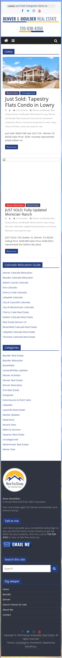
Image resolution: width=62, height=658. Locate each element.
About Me (8, 609)
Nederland (8, 419)
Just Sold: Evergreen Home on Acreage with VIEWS (31, 7)
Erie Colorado (10, 287)
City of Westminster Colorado (18, 307)
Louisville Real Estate (14, 409)
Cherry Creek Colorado (15, 292)
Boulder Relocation (13, 360)
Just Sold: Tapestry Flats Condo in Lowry (29, 101)
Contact (7, 614)
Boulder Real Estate (13, 355)
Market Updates (11, 414)
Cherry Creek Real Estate (16, 312)
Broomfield (8, 365)
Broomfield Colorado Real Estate (20, 327)
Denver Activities (12, 375)
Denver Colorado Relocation (17, 272)
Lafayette (7, 404)
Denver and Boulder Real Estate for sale (29, 114)
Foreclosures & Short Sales (17, 399)
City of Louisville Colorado (16, 302)
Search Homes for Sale (15, 604)
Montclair (9, 226)
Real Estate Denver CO (15, 322)
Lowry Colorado (12, 126)
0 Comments (22, 110)
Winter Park (9, 449)
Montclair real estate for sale (18, 230)
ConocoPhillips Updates (15, 370)
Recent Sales (12, 93)
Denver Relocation (12, 385)
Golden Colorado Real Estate (18, 317)
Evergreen (8, 395)
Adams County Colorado (15, 282)
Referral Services (12, 429)
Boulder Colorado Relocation (18, 277)
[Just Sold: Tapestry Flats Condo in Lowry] (31, 59)
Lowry (53, 122)
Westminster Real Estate (16, 444)
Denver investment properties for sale (32, 122)
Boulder (7, 594)
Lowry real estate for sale (31, 126)
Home (6, 589)
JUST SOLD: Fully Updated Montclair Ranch (26, 211)
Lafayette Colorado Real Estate (19, 331)
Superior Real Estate (13, 434)
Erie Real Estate (11, 390)
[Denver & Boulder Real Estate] (6, 40)
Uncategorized (28, 93)
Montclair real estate (46, 226)
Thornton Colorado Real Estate (19, 336)
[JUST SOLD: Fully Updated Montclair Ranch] (31, 160)
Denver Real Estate (15, 205)
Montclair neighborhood (25, 226)
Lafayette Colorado (13, 297)
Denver (6, 599)
